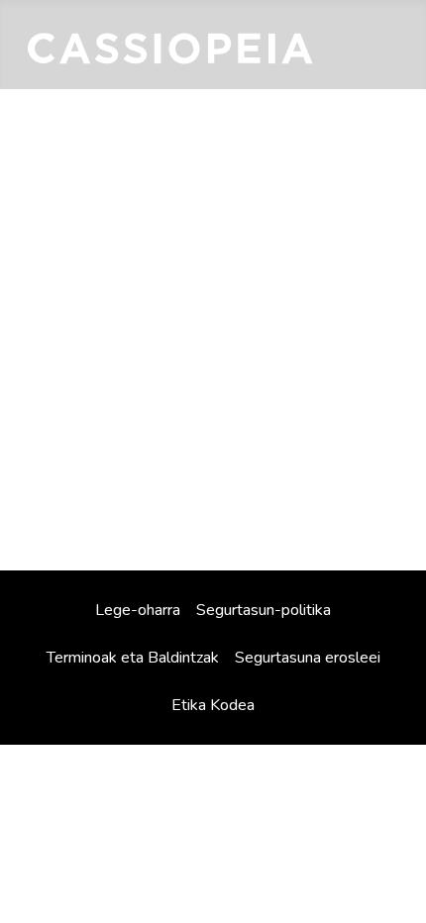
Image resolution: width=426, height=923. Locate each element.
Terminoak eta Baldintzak (133, 657)
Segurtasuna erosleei (307, 657)
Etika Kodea (213, 705)
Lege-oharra (137, 610)
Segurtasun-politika (263, 610)
